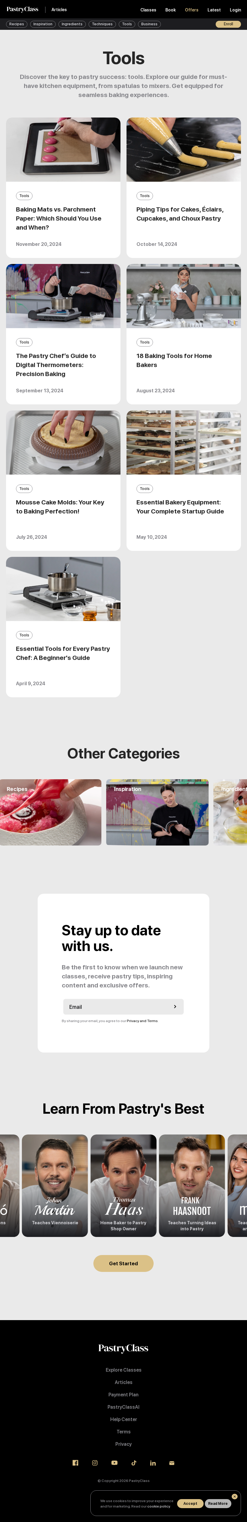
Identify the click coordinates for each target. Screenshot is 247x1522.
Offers (192, 10)
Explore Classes (124, 1370)
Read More (218, 1504)
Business (149, 24)
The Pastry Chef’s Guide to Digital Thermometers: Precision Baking (56, 365)
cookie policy (158, 1506)
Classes (148, 10)
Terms (124, 1432)
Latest (214, 10)
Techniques (102, 24)
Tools (127, 24)
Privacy (123, 1444)
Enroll (228, 24)
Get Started (123, 1263)
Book (170, 10)
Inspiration (42, 24)
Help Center (123, 1419)
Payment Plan (123, 1395)
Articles (59, 9)
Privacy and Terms (142, 1021)
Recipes (16, 24)
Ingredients (72, 24)
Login (235, 10)
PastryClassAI (123, 1407)
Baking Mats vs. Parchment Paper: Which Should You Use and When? (59, 218)
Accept (190, 1504)
